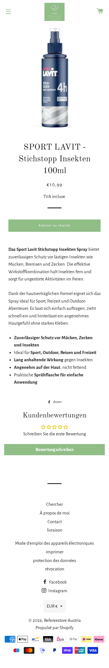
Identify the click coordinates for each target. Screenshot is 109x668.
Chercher (54, 504)
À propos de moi (55, 513)
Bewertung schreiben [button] (54, 449)
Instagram (57, 590)
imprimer (54, 551)
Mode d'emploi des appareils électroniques (54, 543)
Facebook (57, 582)
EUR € (52, 606)
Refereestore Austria (62, 620)
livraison (54, 530)
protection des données (54, 560)
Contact (55, 521)
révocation (54, 568)
